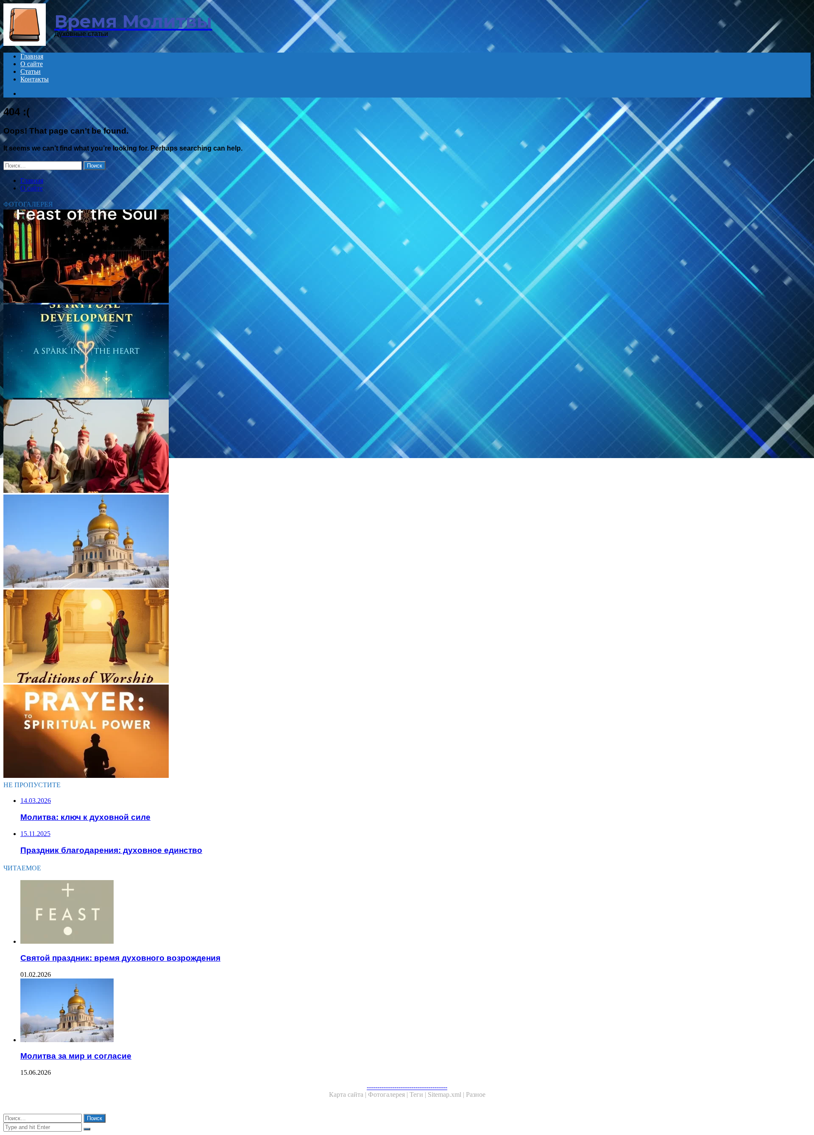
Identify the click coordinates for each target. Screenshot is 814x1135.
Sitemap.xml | (447, 1094)
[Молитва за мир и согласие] (257, 542)
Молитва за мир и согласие (75, 1055)
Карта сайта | (348, 1094)
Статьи (30, 71)
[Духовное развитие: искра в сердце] (257, 352)
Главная (31, 56)
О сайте (31, 63)
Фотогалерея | (389, 1094)
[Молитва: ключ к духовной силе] (257, 732)
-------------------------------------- (407, 1086)
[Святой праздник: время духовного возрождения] (266, 912)
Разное (475, 1094)
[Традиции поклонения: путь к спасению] (257, 637)
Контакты (34, 79)
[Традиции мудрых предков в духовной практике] (257, 447)
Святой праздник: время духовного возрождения (120, 957)
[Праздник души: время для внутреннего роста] (257, 257)
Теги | (419, 1094)
